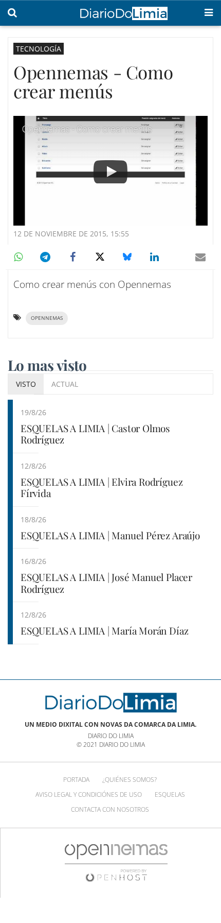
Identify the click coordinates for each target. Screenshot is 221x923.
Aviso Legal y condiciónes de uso (88, 794)
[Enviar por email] (200, 257)
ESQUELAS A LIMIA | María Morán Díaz (104, 630)
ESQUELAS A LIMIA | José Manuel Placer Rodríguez (106, 582)
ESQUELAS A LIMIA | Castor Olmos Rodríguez (95, 434)
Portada (76, 779)
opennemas (47, 318)
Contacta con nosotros (110, 809)
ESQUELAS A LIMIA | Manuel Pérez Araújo (110, 535)
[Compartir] (18, 257)
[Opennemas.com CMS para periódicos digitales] (116, 862)
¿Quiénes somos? (129, 779)
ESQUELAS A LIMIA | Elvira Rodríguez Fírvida (101, 487)
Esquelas (170, 794)
